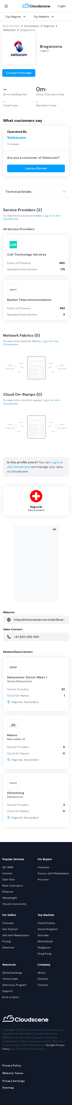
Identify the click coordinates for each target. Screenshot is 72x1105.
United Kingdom (48, 929)
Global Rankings (12, 972)
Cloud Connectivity (14, 904)
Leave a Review (36, 168)
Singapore (44, 947)
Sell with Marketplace (15, 935)
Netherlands (45, 941)
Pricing (6, 941)
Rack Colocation (12, 885)
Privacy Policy (11, 1065)
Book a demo (10, 997)
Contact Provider (18, 73)
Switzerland (31, 26)
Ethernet (7, 891)
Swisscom (9, 30)
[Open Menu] (6, 6)
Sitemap (8, 1087)
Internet (7, 873)
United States (46, 923)
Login (62, 6)
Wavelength (9, 898)
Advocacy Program (14, 985)
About (42, 972)
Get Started (10, 929)
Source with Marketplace (53, 873)
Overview (43, 867)
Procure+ (43, 879)
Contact (43, 985)
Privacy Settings (13, 1081)
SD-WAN (7, 867)
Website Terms (12, 1073)
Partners (43, 978)
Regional (49, 26)
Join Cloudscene (18, 467)
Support (7, 991)
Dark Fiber (8, 879)
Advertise (8, 947)
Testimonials (10, 978)
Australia (43, 935)
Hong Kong (44, 953)
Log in (47, 215)
